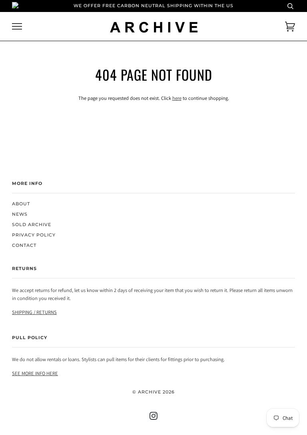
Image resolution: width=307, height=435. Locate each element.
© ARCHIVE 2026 (153, 392)
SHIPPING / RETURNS (34, 312)
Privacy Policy (34, 235)
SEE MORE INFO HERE (35, 373)
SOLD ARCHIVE (31, 224)
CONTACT (24, 245)
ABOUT (21, 204)
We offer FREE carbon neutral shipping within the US (153, 5)
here (176, 98)
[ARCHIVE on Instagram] (154, 417)
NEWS (20, 214)
